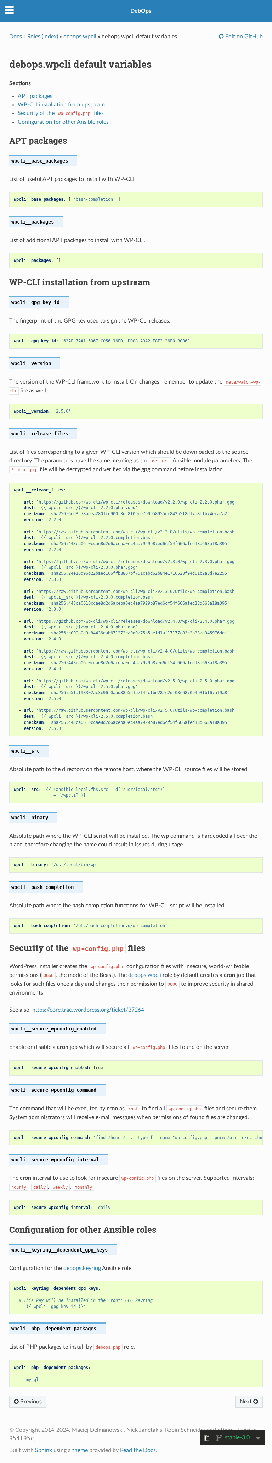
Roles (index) (42, 36)
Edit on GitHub (243, 36)
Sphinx (43, 1450)
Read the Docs (138, 1450)
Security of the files (61, 113)
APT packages (35, 96)
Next (246, 1401)
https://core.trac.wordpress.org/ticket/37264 (88, 1010)
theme (80, 1450)
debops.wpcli (79, 36)
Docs (15, 36)
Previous (30, 1401)
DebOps (140, 11)
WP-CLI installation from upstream (61, 105)
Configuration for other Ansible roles (63, 122)
